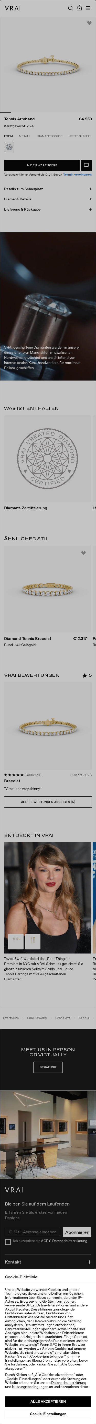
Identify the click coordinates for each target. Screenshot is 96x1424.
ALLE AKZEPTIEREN (48, 1401)
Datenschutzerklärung (68, 1382)
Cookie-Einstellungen (48, 1413)
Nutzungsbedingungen (30, 1386)
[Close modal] (48, 712)
